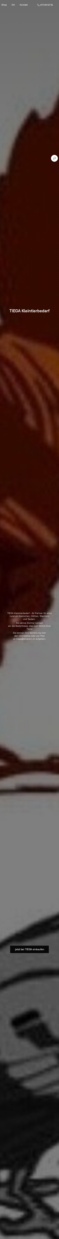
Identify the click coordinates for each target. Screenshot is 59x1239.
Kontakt (24, 4)
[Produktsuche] (54, 158)
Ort (13, 4)
